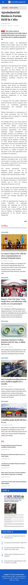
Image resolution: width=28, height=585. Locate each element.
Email (4, 25)
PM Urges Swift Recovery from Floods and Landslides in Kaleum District (11, 446)
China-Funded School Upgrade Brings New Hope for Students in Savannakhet (15, 561)
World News (14, 8)
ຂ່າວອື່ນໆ (4, 226)
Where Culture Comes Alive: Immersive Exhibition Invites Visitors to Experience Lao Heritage (13, 473)
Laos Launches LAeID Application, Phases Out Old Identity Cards (14, 536)
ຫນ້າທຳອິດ (5, 8)
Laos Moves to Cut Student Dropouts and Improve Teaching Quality (13, 464)
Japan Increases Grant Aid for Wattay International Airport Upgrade (13, 482)
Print (11, 25)
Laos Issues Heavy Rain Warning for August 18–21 (15, 542)
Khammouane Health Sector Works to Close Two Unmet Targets (13, 455)
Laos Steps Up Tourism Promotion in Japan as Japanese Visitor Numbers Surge (14, 548)
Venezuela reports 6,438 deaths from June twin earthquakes (14, 555)
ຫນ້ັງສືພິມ (4, 490)
